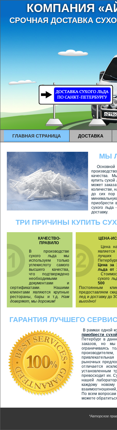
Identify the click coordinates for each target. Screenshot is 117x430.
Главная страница (36, 135)
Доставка (90, 135)
